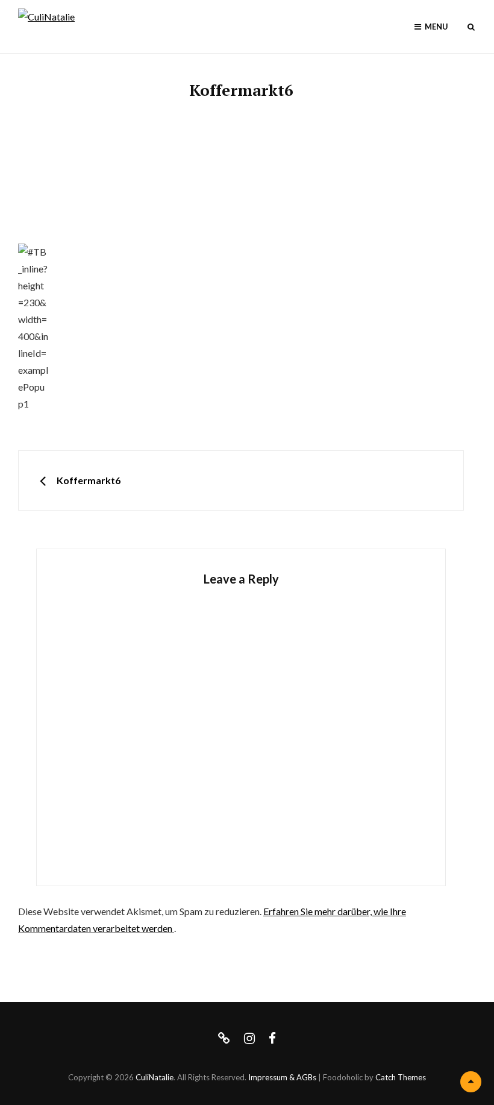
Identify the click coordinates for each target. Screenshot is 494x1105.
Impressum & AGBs (282, 1077)
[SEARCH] (471, 27)
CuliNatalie (155, 1077)
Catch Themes (400, 1077)
